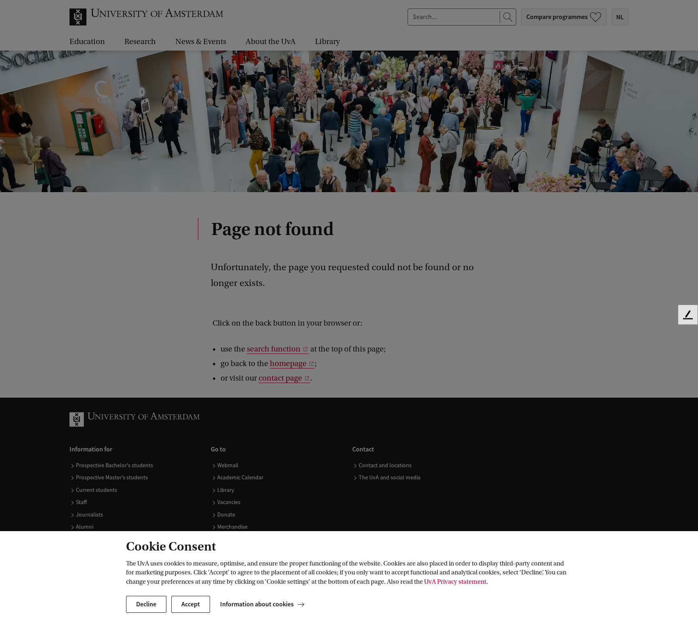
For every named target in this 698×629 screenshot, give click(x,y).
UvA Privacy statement (455, 581)
